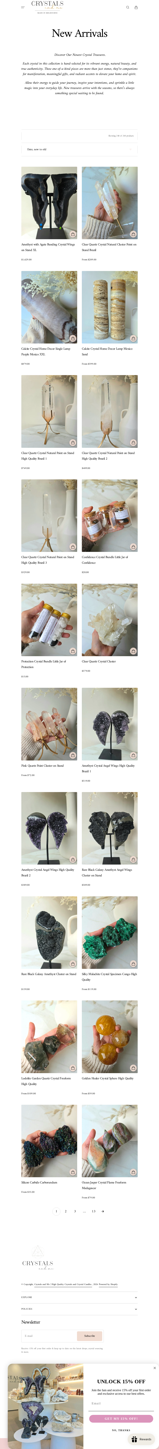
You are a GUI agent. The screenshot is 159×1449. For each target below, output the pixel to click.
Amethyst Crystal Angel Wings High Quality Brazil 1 (108, 768)
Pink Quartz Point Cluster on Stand (42, 766)
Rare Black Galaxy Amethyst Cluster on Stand (48, 974)
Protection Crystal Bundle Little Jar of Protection (43, 664)
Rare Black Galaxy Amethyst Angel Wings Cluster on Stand (107, 873)
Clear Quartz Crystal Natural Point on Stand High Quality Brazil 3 (47, 560)
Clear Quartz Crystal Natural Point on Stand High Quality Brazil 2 (108, 456)
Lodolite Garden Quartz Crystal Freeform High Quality (46, 1081)
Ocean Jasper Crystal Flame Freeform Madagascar (104, 1185)
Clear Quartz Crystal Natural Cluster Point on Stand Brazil (109, 247)
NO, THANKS (121, 1430)
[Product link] (49, 214)
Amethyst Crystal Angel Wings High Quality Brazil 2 (47, 873)
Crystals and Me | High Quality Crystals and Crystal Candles (63, 1284)
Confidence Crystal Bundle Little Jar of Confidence (105, 560)
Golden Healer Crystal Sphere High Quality (107, 1078)
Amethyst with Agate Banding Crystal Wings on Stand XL (48, 247)
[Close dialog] (154, 1368)
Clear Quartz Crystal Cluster (99, 662)
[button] (23, 7)
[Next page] (103, 1211)
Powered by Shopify (108, 1284)
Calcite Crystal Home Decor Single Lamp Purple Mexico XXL (45, 351)
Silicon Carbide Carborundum (39, 1183)
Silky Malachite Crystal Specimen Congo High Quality (109, 977)
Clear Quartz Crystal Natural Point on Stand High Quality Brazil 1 (47, 456)
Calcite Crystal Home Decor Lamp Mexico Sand (107, 351)
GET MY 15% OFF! (121, 1418)
